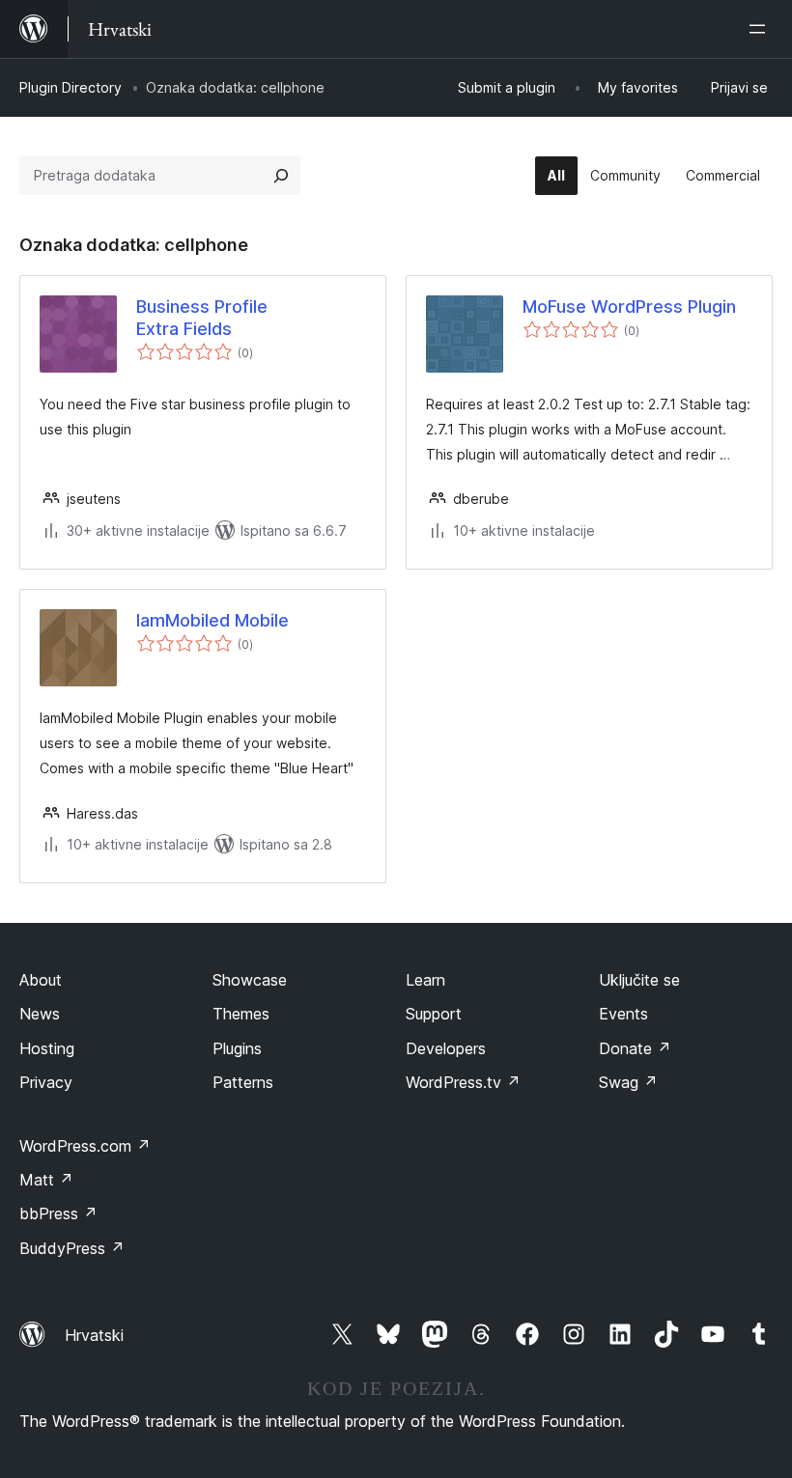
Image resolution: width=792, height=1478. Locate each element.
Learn (425, 980)
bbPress (58, 1213)
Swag (628, 1082)
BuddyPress (72, 1248)
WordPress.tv (463, 1082)
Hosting (46, 1048)
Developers (446, 1048)
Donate (635, 1048)
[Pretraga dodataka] (281, 175)
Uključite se (639, 980)
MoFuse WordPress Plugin (629, 306)
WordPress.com (85, 1146)
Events (623, 1013)
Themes (240, 1013)
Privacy (45, 1082)
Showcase (249, 980)
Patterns (242, 1082)
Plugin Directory (70, 87)
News (39, 1013)
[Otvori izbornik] (761, 29)
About (40, 980)
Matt (46, 1179)
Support (434, 1013)
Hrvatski (94, 1335)
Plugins (237, 1048)
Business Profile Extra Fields (202, 317)
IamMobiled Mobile (212, 620)
